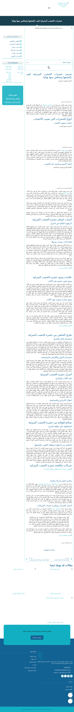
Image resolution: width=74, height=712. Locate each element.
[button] (49, 8)
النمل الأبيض (65, 193)
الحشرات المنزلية (47, 105)
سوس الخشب (64, 150)
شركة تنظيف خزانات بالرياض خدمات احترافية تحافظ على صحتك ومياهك (8, 77)
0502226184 (13, 102)
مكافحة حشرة (56, 509)
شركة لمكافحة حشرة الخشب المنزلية (49, 484)
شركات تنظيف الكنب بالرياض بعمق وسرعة (8, 68)
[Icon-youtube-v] (65, 676)
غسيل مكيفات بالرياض (19, 593)
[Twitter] (68, 676)
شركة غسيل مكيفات (55, 593)
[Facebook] (71, 676)
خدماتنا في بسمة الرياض (12, 36)
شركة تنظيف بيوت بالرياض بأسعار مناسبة (20, 68)
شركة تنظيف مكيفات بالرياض (55, 622)
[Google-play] (62, 676)
